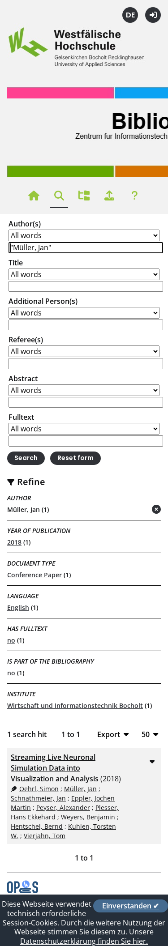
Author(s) (25, 224)
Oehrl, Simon (39, 788)
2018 (14, 542)
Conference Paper (34, 575)
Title (16, 263)
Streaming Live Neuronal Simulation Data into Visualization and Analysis (55, 768)
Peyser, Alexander (63, 807)
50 (146, 734)
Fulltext (21, 417)
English (18, 607)
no (11, 640)
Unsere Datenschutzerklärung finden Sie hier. (87, 936)
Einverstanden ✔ (130, 906)
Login (153, 15)
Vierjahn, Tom (44, 835)
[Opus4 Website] (22, 890)
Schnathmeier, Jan (38, 798)
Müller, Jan (80, 788)
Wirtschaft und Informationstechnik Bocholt (75, 705)
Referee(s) (26, 340)
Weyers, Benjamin (88, 817)
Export (108, 734)
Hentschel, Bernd (37, 826)
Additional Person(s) (43, 301)
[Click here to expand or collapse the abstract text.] (151, 761)
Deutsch (130, 15)
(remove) (138, 510)
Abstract (23, 379)
